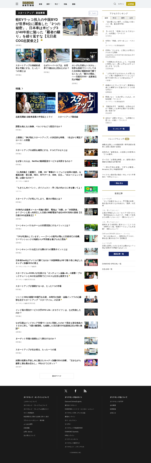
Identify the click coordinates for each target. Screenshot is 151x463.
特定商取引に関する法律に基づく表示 (36, 416)
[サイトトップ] (28, 3)
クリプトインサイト (71, 439)
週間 (123, 18)
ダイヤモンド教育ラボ (72, 443)
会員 (131, 18)
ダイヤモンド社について (118, 397)
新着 (40, 4)
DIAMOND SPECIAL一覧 (111, 263)
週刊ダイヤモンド (71, 405)
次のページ (56, 376)
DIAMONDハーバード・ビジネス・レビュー (79, 409)
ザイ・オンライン (71, 420)
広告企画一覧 (107, 269)
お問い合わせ (28, 432)
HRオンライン (69, 435)
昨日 (114, 18)
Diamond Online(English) (73, 401)
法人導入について (29, 435)
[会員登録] (130, 4)
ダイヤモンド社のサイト (73, 397)
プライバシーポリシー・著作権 (34, 420)
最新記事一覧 (119, 254)
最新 (106, 18)
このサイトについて (30, 401)
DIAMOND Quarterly (71, 432)
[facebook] (75, 391)
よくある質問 (28, 424)
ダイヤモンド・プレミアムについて (35, 405)
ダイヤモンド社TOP (116, 401)
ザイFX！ (68, 424)
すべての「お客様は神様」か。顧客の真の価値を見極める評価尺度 (118, 160)
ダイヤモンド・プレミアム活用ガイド (36, 409)
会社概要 (113, 405)
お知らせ (113, 413)
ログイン (121, 4)
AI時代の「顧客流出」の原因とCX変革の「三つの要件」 (118, 153)
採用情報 (113, 409)
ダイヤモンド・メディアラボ (74, 447)
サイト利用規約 (29, 413)
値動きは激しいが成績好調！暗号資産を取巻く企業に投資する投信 (118, 145)
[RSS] (85, 391)
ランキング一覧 (119, 128)
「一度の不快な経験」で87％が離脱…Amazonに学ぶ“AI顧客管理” (118, 168)
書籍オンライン (70, 416)
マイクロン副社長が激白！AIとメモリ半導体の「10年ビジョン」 (118, 175)
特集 (65, 4)
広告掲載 (27, 428)
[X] (66, 391)
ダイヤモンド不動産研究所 (74, 428)
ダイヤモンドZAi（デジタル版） (75, 413)
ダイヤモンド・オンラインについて (36, 397)
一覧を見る (119, 183)
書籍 (73, 4)
